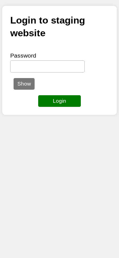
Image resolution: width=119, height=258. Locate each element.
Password (23, 55)
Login (59, 101)
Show (24, 84)
